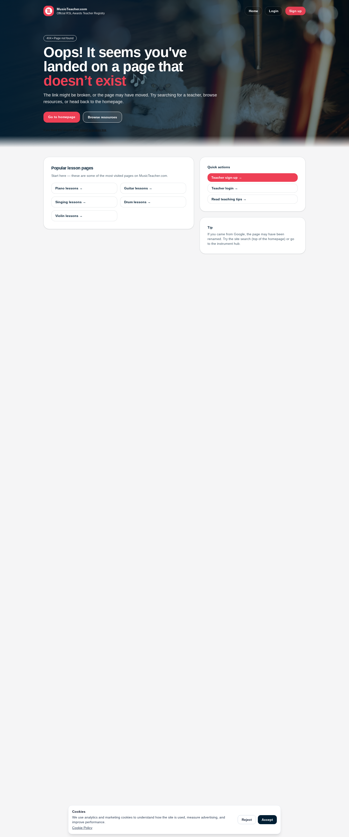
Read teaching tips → (229, 199)
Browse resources (102, 117)
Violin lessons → (69, 216)
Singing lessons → (70, 202)
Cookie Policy (82, 828)
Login (273, 11)
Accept (267, 820)
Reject (247, 820)
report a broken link (93, 130)
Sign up (295, 11)
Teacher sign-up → (226, 177)
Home (253, 11)
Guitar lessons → (138, 188)
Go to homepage (61, 117)
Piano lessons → (69, 188)
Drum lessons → (137, 202)
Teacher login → (225, 188)
